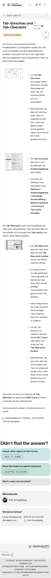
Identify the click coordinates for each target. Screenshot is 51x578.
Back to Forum (13, 457)
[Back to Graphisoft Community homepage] (15, 4)
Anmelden (46, 4)
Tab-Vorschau (37, 418)
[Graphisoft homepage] (39, 547)
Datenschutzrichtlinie (13, 566)
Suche (30, 4)
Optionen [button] (47, 15)
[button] (46, 37)
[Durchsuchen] (4, 5)
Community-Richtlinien (25, 569)
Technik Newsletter (11, 421)
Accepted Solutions (16, 472)
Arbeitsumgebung (13, 418)
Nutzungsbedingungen (37, 566)
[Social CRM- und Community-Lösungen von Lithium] (7, 554)
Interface (26, 418)
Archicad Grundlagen (12, 35)
